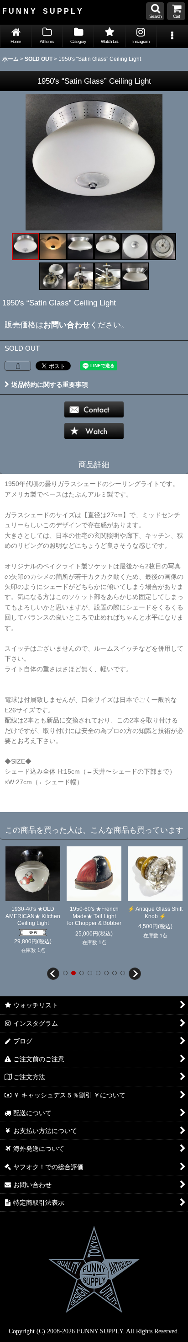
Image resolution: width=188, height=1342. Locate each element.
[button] (155, 11)
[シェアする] (18, 366)
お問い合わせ (66, 324)
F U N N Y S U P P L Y (42, 11)
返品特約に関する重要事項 (49, 384)
